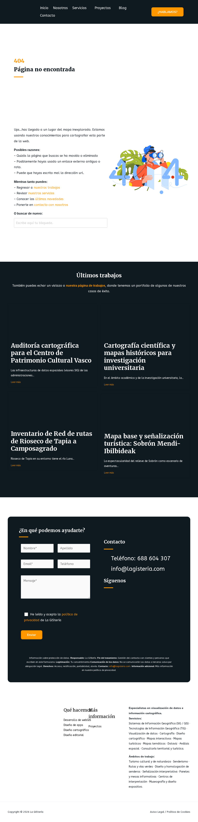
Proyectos (103, 8)
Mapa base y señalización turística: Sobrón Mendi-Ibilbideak (143, 443)
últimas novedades (49, 199)
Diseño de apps (73, 725)
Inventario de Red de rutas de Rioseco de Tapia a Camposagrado (51, 441)
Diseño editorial (74, 735)
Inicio (44, 8)
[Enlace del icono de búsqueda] (189, 11)
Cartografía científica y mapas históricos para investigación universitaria (139, 357)
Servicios (79, 8)
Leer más (16, 382)
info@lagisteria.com (120, 666)
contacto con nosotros (51, 205)
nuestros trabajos (47, 187)
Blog (122, 8)
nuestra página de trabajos (85, 285)
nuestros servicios (41, 193)
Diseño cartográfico (76, 730)
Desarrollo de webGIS (77, 720)
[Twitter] (126, 593)
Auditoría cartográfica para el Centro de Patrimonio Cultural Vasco (51, 353)
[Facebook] (111, 593)
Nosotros (60, 8)
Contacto (47, 15)
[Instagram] (141, 593)
